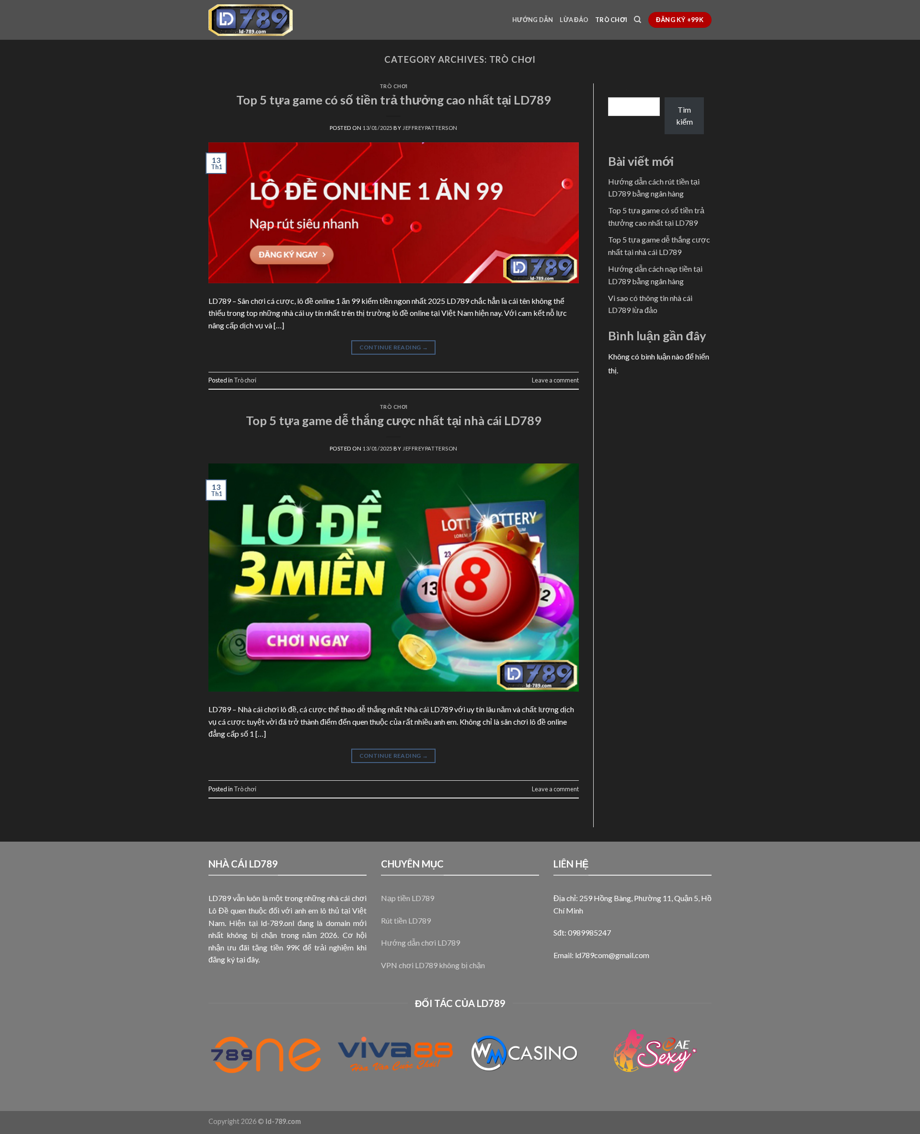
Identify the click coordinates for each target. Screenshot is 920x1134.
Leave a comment (555, 380)
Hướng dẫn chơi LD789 (420, 942)
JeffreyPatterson (430, 128)
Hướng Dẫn (532, 19)
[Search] (637, 20)
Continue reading (393, 347)
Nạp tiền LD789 (407, 898)
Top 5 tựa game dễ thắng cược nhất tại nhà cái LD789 (393, 420)
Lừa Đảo (574, 19)
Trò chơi (611, 19)
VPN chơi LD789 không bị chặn (433, 965)
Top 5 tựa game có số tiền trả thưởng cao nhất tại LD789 (393, 100)
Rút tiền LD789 (406, 920)
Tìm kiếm (622, 89)
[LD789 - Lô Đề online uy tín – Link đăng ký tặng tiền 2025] (250, 20)
